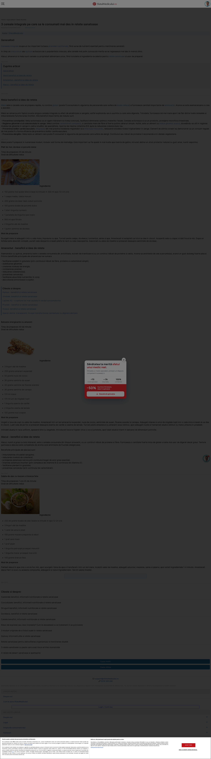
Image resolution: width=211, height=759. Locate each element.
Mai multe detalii (28, 744)
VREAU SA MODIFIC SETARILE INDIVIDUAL (188, 749)
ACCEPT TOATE (188, 745)
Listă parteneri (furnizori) (97, 747)
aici (13, 751)
